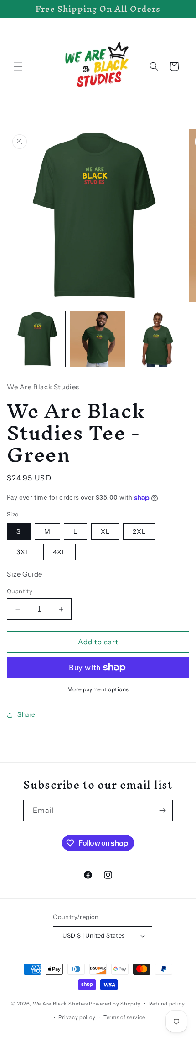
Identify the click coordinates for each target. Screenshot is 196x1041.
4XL (59, 552)
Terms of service (124, 1017)
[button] (18, 66)
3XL (23, 552)
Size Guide (24, 574)
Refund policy (167, 1003)
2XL (139, 531)
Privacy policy (76, 1017)
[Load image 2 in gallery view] (98, 339)
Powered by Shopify (115, 1003)
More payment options (98, 689)
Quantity (19, 591)
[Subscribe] (162, 810)
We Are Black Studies (60, 1003)
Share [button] (26, 714)
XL (105, 531)
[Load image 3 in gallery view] (158, 339)
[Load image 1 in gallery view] (37, 339)
